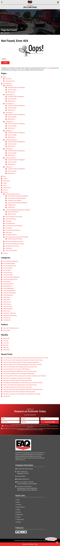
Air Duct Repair (7, 270)
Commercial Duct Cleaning (14, 200)
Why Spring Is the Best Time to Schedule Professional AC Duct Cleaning (21, 394)
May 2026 (5, 345)
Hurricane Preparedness (9, 293)
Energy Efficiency (7, 286)
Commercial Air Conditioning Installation (18, 196)
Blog (4, 176)
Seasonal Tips (7, 317)
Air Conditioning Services (9, 265)
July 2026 (5, 340)
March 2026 (6, 349)
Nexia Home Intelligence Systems (14, 241)
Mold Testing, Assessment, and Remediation (16, 237)
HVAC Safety (6, 299)
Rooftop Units (11, 207)
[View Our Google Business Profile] (16, 532)
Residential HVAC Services (12, 246)
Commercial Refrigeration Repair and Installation (17, 210)
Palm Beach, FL (9, 149)
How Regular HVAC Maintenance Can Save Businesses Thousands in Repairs (23, 382)
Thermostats (8, 248)
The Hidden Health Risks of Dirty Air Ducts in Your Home (17, 387)
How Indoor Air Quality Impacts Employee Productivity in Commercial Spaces (23, 389)
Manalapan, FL (9, 130)
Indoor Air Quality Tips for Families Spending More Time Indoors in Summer (22, 364)
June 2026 (6, 343)
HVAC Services (7, 302)
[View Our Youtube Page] (25, 532)
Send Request (49, 422)
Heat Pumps (8, 232)
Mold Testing (6, 311)
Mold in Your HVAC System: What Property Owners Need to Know (20, 385)
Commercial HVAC (8, 274)
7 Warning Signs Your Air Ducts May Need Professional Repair (19, 391)
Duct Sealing (8, 228)
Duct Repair (8, 221)
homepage (48, 68)
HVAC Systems (7, 304)
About (4, 77)
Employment (6, 181)
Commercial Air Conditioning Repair (17, 198)
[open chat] (57, 543)
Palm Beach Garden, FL (11, 140)
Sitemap (5, 253)
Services (5, 192)
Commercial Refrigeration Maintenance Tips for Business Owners (20, 371)
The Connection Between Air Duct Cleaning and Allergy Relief (18, 373)
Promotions (8, 79)
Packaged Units (12, 205)
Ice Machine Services (11, 234)
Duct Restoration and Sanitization (13, 225)
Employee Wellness (8, 284)
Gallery (5, 183)
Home (4, 185)
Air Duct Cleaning (7, 268)
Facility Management (8, 288)
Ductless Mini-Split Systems (12, 230)
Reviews (5, 190)
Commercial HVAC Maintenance (11, 277)
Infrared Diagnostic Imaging (15, 239)
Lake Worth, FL (9, 112)
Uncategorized (7, 320)
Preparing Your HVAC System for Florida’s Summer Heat (17, 380)
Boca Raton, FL (9, 85)
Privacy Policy (7, 187)
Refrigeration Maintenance (10, 315)
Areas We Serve (7, 83)
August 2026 (6, 338)
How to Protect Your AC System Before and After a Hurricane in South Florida (23, 360)
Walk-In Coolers (12, 214)
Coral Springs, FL (9, 103)
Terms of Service (43, 424)
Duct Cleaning (6, 281)
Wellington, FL (9, 167)
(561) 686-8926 (30, 7)
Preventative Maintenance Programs (14, 243)
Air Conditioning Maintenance (10, 261)
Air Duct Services (7, 272)
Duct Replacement (10, 223)
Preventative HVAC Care (9, 313)
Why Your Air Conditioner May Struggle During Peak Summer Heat (20, 367)
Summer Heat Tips (10, 81)
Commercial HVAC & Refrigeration (16, 87)
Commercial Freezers (13, 211)
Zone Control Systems (11, 250)
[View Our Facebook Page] (19, 532)
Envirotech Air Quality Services (11, 328)
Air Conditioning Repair (9, 263)
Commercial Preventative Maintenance (17, 202)
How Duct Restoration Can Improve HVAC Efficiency (16, 369)
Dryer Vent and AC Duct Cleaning (13, 216)
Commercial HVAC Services (12, 194)
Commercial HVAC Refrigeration (16, 96)
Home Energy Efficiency (9, 290)
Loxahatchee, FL (9, 121)
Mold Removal (11, 92)
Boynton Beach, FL (10, 94)
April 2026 (6, 347)
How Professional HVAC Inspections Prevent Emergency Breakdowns (21, 362)
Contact (5, 178)
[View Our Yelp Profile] (22, 532)
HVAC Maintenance (8, 295)
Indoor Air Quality (12, 89)
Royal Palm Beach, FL (11, 158)
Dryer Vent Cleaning (10, 219)
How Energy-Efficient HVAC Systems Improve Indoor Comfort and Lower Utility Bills (24, 376)
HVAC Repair (6, 297)
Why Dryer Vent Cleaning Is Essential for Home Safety (17, 378)
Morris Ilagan (6, 330)
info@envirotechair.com (23, 479)
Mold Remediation (8, 308)
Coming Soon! (6, 396)
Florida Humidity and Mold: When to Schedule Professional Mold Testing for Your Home (25, 357)
